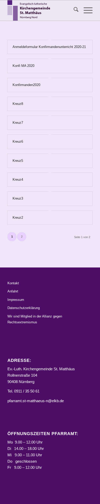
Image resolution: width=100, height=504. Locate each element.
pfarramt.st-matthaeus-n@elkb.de (35, 401)
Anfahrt (12, 291)
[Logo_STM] (41, 10)
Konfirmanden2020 (26, 85)
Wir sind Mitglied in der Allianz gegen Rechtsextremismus (34, 319)
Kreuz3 (18, 198)
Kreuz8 (18, 104)
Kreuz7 (18, 123)
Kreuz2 (18, 217)
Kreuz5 (18, 161)
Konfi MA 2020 (23, 66)
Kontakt (13, 283)
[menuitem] (73, 10)
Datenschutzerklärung (23, 308)
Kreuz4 (18, 179)
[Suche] (73, 10)
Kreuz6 (18, 141)
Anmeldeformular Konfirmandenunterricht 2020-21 (49, 47)
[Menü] (85, 10)
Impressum (15, 300)
